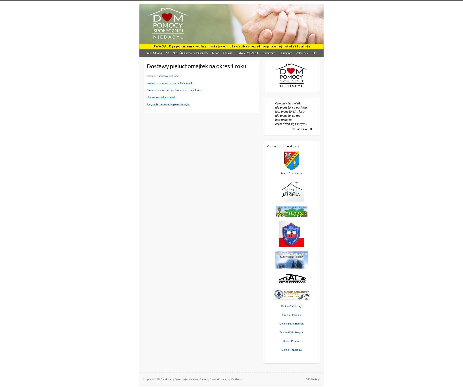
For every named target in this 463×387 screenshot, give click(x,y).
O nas (215, 52)
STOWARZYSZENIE (247, 52)
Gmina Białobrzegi (291, 306)
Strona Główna (153, 52)
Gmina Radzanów (291, 349)
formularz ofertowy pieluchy (162, 75)
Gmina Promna (291, 341)
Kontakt (227, 52)
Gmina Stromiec (291, 314)
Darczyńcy (269, 52)
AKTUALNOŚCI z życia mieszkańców (187, 52)
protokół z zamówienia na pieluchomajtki (170, 83)
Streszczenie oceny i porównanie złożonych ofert (175, 90)
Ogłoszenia (302, 52)
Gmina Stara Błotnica (291, 323)
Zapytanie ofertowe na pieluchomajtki (168, 104)
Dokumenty (285, 52)
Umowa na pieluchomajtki (161, 97)
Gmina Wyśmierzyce (291, 332)
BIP (315, 52)
